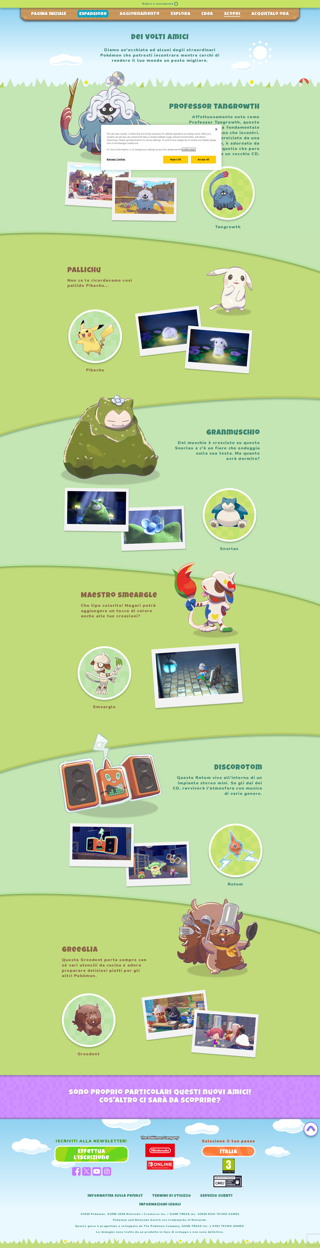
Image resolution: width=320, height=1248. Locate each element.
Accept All (203, 159)
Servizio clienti (216, 1196)
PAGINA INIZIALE (48, 14)
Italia (228, 1152)
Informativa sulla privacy (115, 1196)
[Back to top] (311, 1129)
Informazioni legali (160, 1205)
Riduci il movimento (158, 4)
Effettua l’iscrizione (91, 1155)
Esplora (180, 14)
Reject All (175, 159)
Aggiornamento (139, 14)
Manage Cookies (116, 159)
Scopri (232, 14)
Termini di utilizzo (171, 1196)
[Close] (216, 129)
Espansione (93, 14)
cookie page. (188, 149)
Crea (207, 14)
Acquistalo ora (270, 14)
